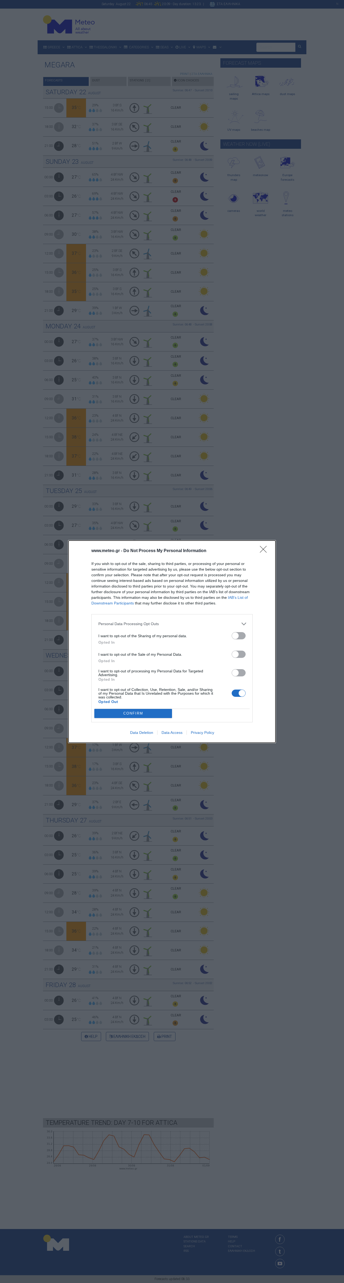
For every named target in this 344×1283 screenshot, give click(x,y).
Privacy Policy (202, 732)
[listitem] (172, 624)
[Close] (265, 551)
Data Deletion (141, 732)
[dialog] (172, 642)
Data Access (172, 732)
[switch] (239, 635)
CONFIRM (133, 713)
